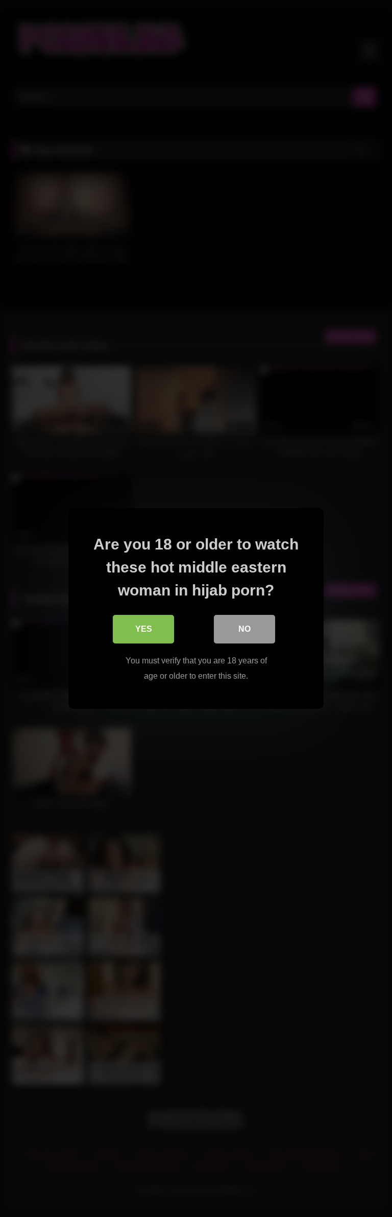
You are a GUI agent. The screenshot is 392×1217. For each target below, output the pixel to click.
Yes (143, 629)
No (244, 629)
